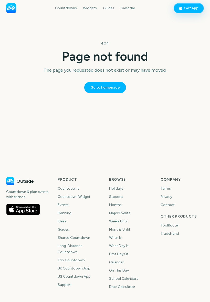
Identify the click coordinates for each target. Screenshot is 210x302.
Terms (166, 188)
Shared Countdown (74, 237)
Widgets (90, 8)
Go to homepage (105, 87)
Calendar (127, 8)
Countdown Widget (74, 197)
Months (115, 205)
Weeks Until (118, 221)
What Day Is (119, 246)
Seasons (116, 197)
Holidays (116, 188)
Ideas (62, 221)
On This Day (119, 270)
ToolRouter (170, 225)
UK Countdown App (74, 268)
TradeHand (170, 233)
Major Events (119, 213)
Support (65, 285)
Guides (108, 8)
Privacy (166, 197)
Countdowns (66, 8)
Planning (64, 213)
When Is (115, 237)
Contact (168, 205)
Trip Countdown (71, 260)
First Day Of (118, 254)
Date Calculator (122, 287)
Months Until (119, 229)
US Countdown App (74, 276)
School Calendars (123, 278)
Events (63, 205)
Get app (191, 8)
